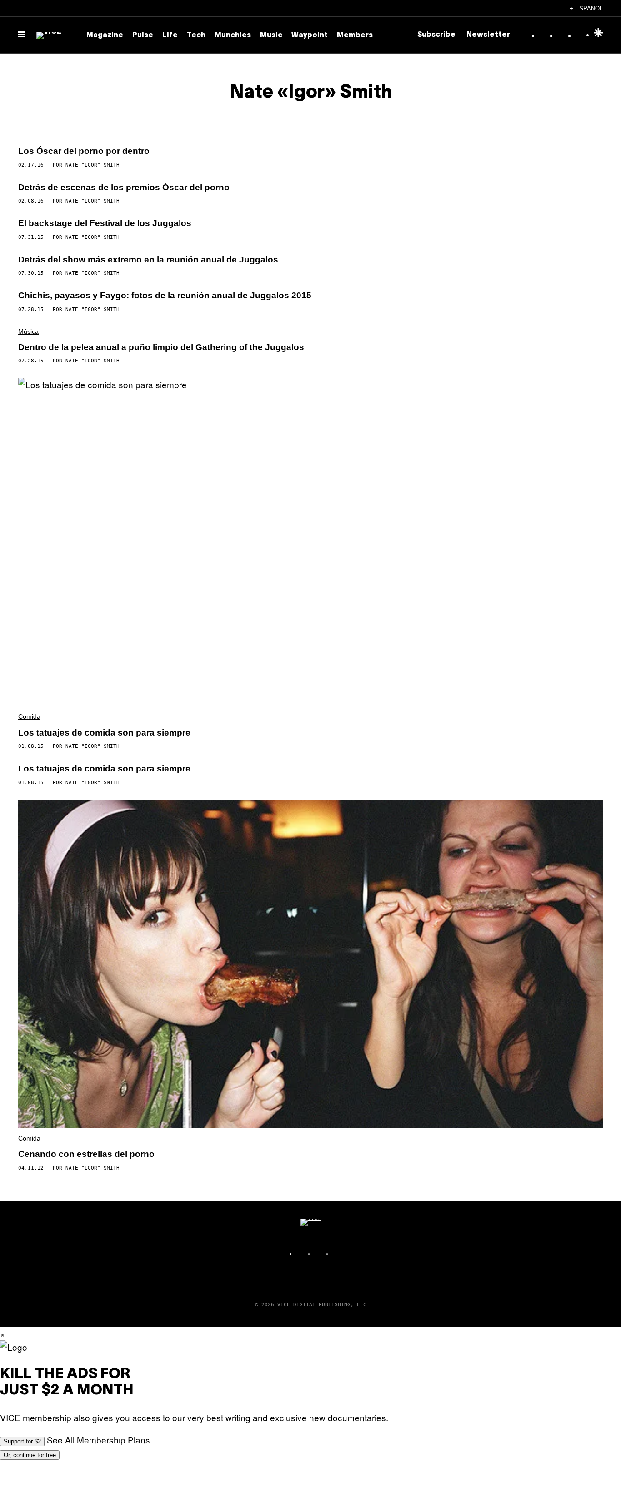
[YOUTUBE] (337, 1253)
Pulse (142, 35)
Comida (29, 716)
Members (355, 35)
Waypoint (309, 35)
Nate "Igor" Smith (92, 165)
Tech (196, 35)
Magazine (104, 35)
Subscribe (436, 35)
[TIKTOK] (319, 1253)
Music (271, 35)
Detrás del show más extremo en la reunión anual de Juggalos (148, 259)
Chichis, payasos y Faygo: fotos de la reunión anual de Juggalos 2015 (164, 295)
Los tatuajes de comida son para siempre (104, 732)
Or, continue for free (30, 1455)
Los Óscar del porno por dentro (84, 151)
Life (170, 35)
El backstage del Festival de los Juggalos (104, 223)
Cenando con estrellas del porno (86, 1154)
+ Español (586, 8)
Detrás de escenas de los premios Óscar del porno (124, 187)
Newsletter (488, 35)
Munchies (233, 35)
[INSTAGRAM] (301, 1253)
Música (28, 331)
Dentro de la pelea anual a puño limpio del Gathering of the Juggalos (161, 347)
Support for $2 (22, 1441)
